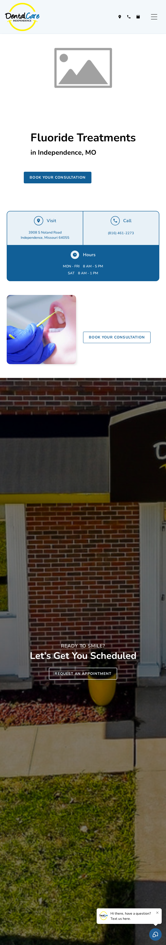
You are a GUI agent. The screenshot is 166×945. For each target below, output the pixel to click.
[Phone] (129, 17)
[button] (154, 17)
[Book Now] (138, 17)
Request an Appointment (83, 673)
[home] (25, 17)
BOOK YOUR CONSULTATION (58, 177)
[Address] (120, 17)
